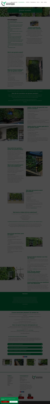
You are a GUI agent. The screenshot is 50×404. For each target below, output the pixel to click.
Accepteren (5, 401)
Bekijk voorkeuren (13, 401)
